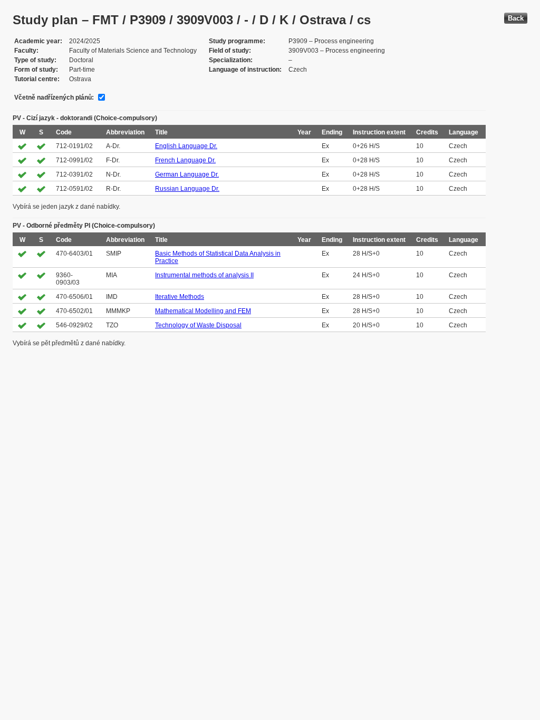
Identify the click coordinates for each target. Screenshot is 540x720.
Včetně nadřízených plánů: (54, 97)
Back (516, 18)
